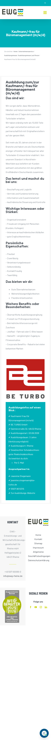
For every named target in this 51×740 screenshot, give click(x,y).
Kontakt (38, 539)
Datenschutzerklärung (38, 560)
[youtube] (36, 607)
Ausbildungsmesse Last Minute (28, 55)
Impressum (38, 547)
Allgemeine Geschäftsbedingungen (38, 553)
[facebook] (30, 607)
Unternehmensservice (26, 51)
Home (15, 51)
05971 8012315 (17, 488)
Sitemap (38, 543)
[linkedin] (46, 607)
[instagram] (41, 607)
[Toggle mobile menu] (45, 12)
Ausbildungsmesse (10, 55)
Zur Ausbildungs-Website (23, 493)
